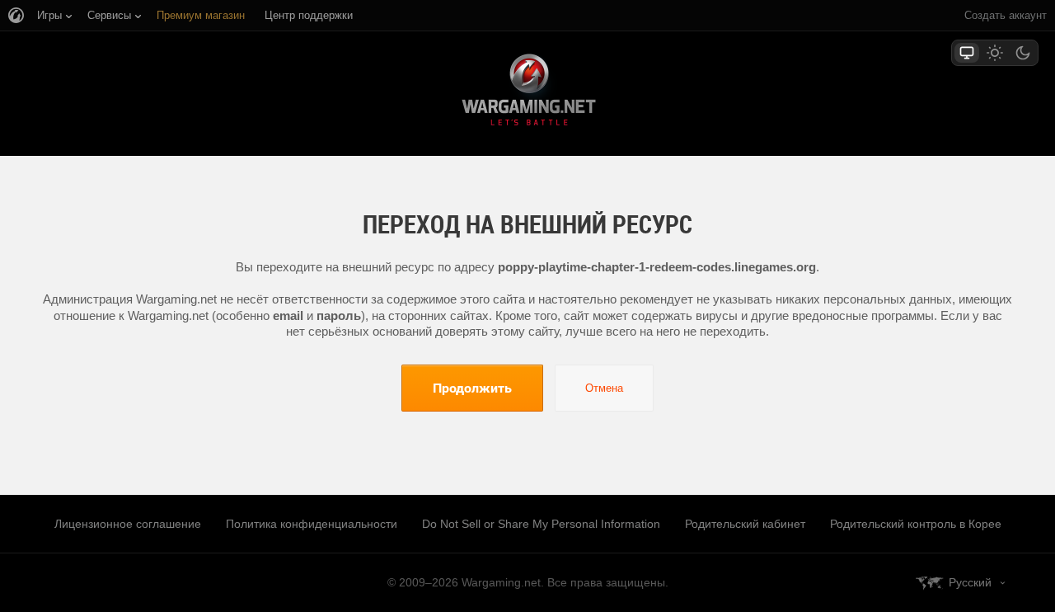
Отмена (604, 388)
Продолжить (472, 388)
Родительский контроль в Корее (915, 523)
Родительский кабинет (745, 523)
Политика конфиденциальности (311, 523)
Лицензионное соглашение (127, 523)
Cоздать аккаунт (1005, 15)
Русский (970, 582)
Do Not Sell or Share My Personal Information (541, 523)
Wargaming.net (527, 92)
